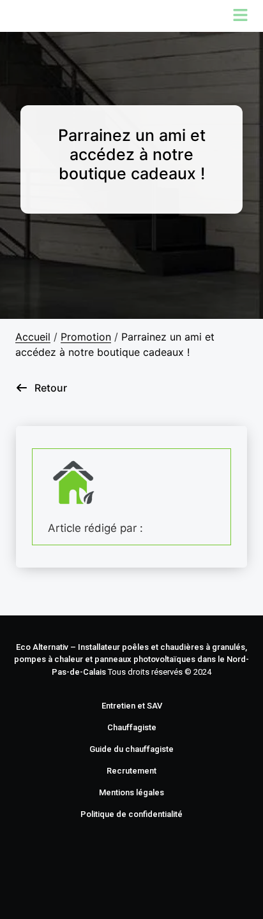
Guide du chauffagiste (131, 749)
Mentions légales (131, 792)
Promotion (86, 336)
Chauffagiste (131, 727)
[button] (131, 16)
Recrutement (131, 771)
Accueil (32, 336)
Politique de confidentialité (131, 814)
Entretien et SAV (131, 705)
